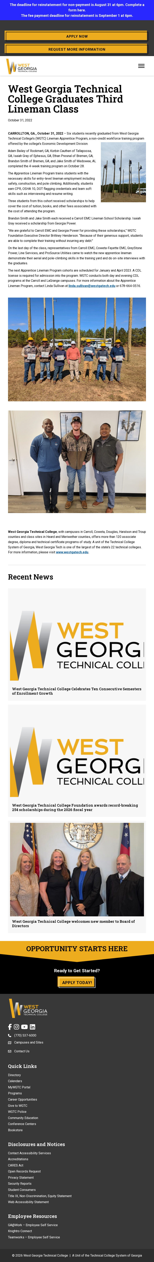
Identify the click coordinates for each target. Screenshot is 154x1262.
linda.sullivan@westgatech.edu (92, 286)
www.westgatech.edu (72, 552)
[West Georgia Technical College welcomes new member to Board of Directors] (77, 877)
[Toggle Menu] (141, 66)
